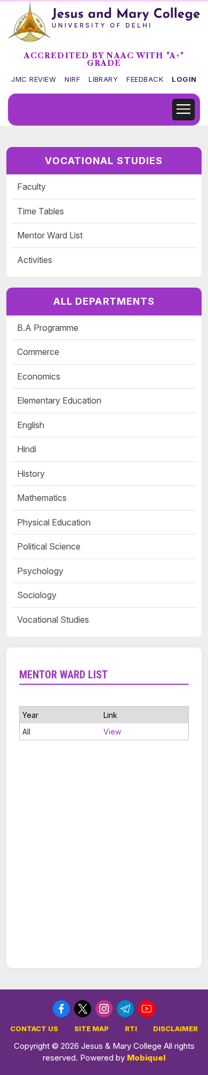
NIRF (72, 79)
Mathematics (42, 497)
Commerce (38, 351)
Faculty (31, 186)
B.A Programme (47, 327)
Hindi (26, 449)
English (30, 425)
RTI (131, 1028)
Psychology (40, 571)
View (112, 731)
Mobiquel (146, 1058)
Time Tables (40, 211)
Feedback (144, 79)
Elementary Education (59, 400)
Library (103, 79)
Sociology (37, 595)
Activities (34, 259)
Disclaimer (175, 1028)
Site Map (91, 1028)
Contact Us (34, 1028)
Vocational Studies (53, 619)
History (31, 473)
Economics (38, 376)
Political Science (49, 546)
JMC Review (33, 79)
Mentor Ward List (50, 235)
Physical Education (54, 522)
